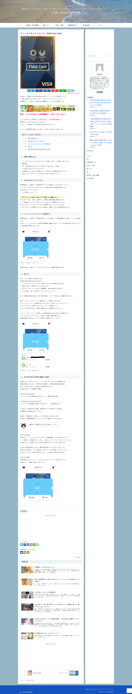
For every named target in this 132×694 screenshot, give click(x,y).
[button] (111, 56)
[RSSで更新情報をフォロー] (28, 552)
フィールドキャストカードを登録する (39, 144)
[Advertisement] (50, 527)
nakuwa (99, 74)
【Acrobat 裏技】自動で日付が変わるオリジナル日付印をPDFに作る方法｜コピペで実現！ (101, 102)
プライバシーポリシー (99, 689)
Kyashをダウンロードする (36, 141)
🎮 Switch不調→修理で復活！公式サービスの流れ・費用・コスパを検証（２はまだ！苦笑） (101, 142)
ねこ (88, 159)
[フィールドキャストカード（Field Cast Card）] (47, 90)
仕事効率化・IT (91, 162)
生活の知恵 (24, 511)
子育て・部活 (91, 165)
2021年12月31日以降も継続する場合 (39, 149)
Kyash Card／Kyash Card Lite (31, 401)
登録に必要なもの (33, 138)
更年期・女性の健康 (93, 175)
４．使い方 (32, 171)
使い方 (30, 146)
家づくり (89, 169)
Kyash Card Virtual (27, 394)
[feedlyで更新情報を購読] (25, 552)
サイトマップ (109, 689)
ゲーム (89, 156)
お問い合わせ (89, 689)
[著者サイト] (21, 552)
